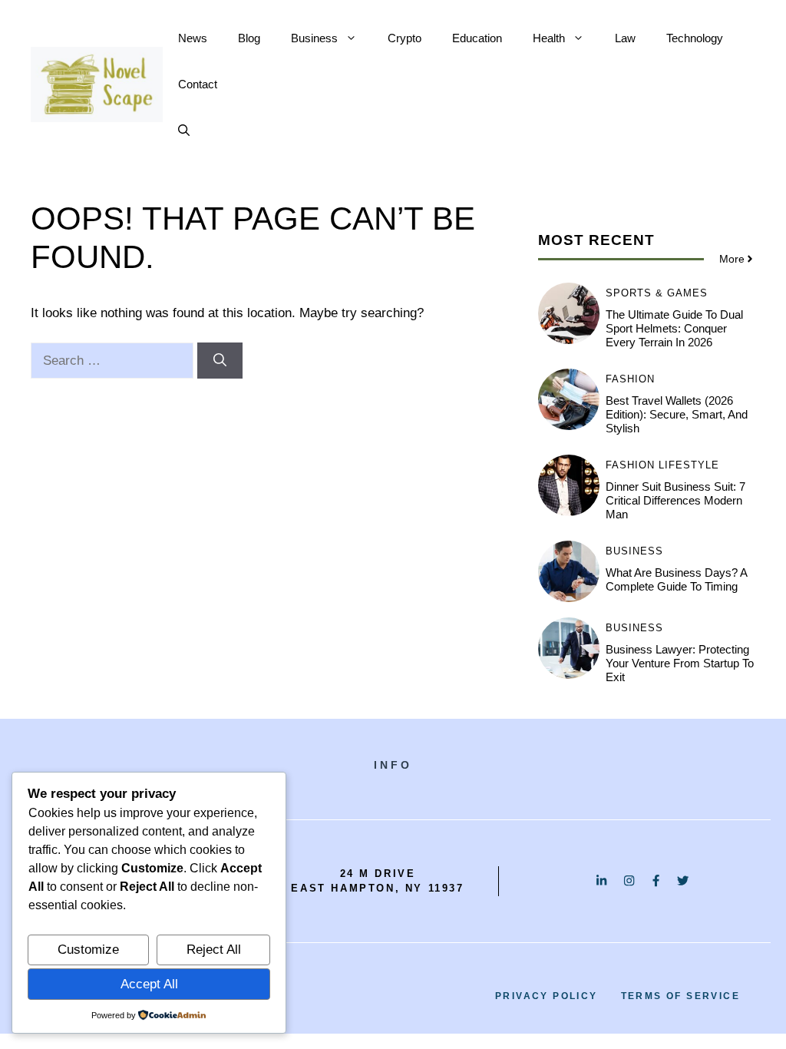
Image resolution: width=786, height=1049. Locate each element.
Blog (249, 38)
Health (549, 38)
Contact (197, 84)
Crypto (404, 38)
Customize (88, 949)
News (192, 38)
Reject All (214, 949)
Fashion (630, 379)
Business (314, 38)
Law (625, 38)
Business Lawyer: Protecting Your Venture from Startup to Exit (680, 663)
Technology (694, 38)
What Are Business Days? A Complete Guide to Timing (676, 579)
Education (477, 38)
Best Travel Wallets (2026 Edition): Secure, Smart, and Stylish (677, 414)
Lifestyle (689, 465)
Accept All (149, 984)
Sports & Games (657, 293)
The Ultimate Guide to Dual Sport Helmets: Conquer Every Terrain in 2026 (674, 328)
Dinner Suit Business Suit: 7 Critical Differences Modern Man (675, 500)
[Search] (220, 360)
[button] (184, 131)
